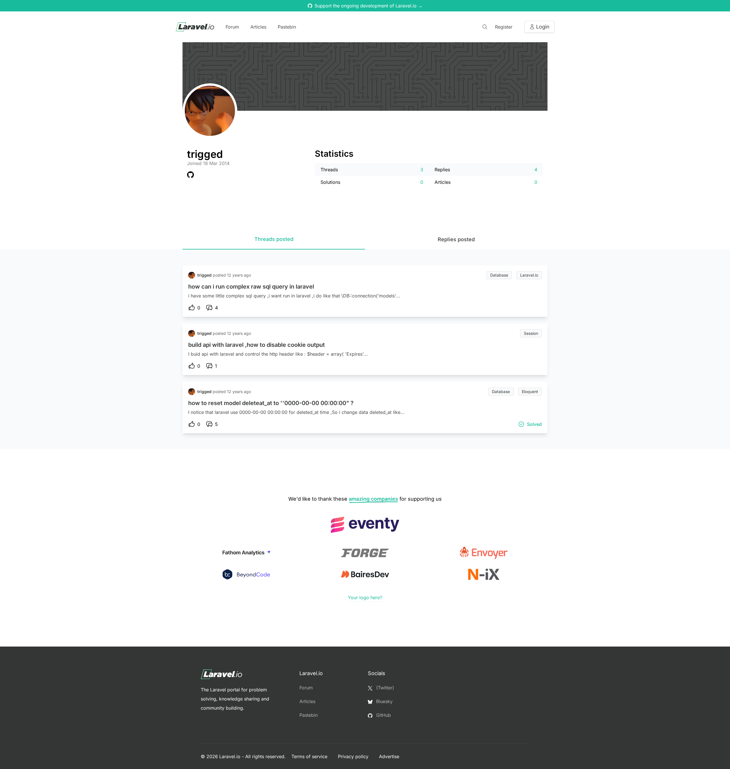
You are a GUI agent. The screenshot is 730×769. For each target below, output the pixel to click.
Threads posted (273, 239)
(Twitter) (384, 688)
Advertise (389, 756)
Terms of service (310, 756)
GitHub (383, 715)
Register (503, 27)
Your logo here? (365, 597)
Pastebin (287, 27)
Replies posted (456, 239)
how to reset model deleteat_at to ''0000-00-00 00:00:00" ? (271, 403)
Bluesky (384, 701)
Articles (258, 27)
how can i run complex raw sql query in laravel (251, 286)
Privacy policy (354, 756)
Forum (232, 27)
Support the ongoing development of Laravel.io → (369, 6)
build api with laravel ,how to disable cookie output (256, 344)
